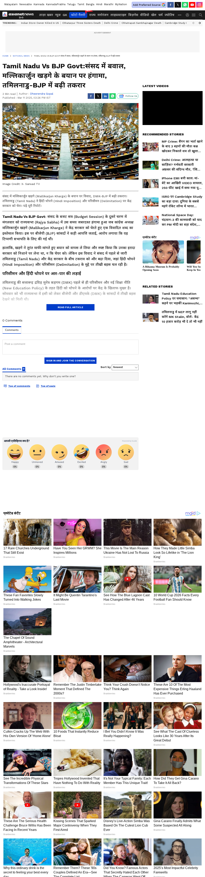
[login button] (188, 15)
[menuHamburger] (194, 15)
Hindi (99, 4)
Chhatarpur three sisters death (81, 23)
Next (200, 23)
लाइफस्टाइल (118, 15)
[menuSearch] (200, 15)
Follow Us (131, 96)
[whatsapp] (185, 5)
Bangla (90, 4)
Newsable (25, 4)
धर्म (160, 15)
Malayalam (11, 4)
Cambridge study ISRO (178, 23)
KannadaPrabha (55, 4)
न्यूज (58, 15)
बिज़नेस (133, 15)
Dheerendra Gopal (41, 93)
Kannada (38, 4)
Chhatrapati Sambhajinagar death (141, 23)
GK (65, 15)
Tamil (80, 4)
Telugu (71, 4)
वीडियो (144, 15)
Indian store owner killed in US (40, 23)
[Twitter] (178, 5)
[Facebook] (170, 5)
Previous (194, 23)
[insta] (199, 5)
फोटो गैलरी (78, 15)
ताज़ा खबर (46, 15)
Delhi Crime (111, 23)
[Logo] (19, 15)
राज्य (92, 15)
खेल (153, 15)
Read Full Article (70, 307)
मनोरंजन (103, 15)
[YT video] (192, 5)
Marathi (108, 4)
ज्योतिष (169, 15)
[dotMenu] (180, 15)
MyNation (121, 4)
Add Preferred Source (147, 4)
